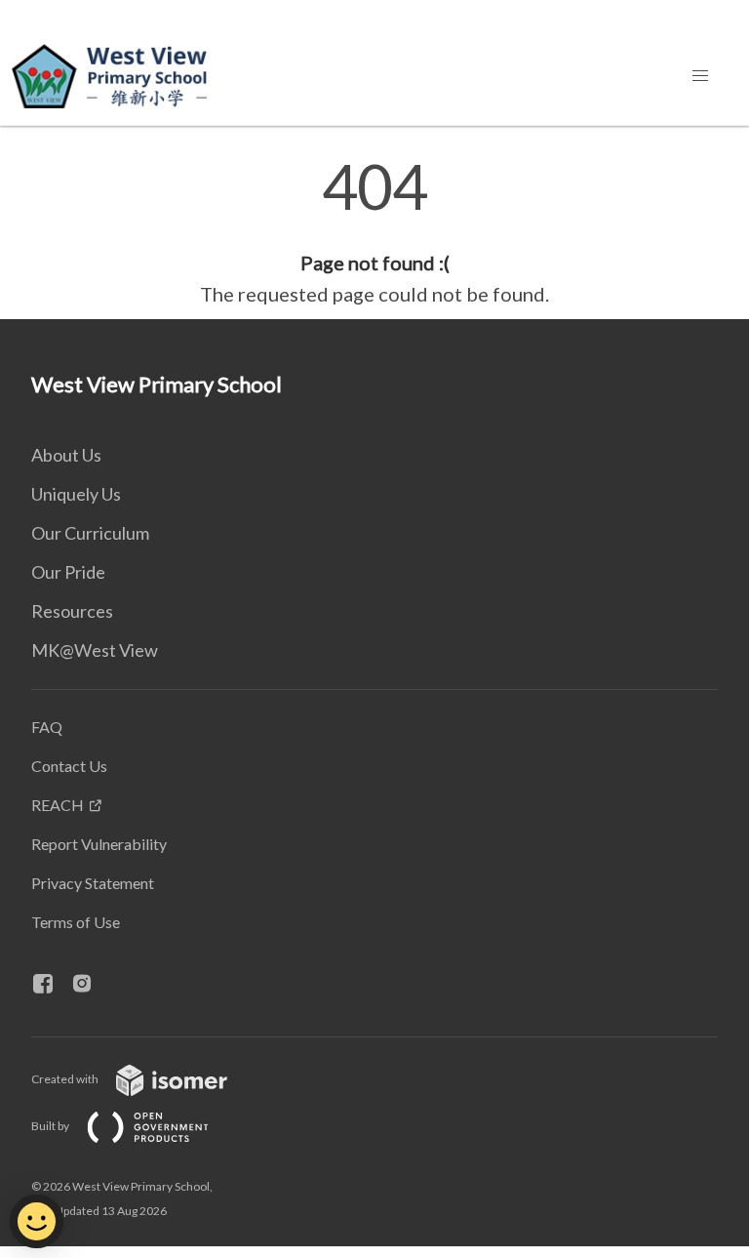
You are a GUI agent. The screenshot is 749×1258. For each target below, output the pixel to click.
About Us (66, 455)
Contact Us (69, 765)
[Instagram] (89, 984)
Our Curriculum (90, 533)
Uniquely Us (76, 494)
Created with (65, 1079)
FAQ (46, 726)
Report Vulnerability (99, 843)
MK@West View (94, 650)
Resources (72, 611)
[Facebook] (50, 984)
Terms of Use (75, 922)
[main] (374, 232)
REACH (57, 804)
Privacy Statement (92, 882)
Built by (51, 1125)
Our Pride (68, 572)
